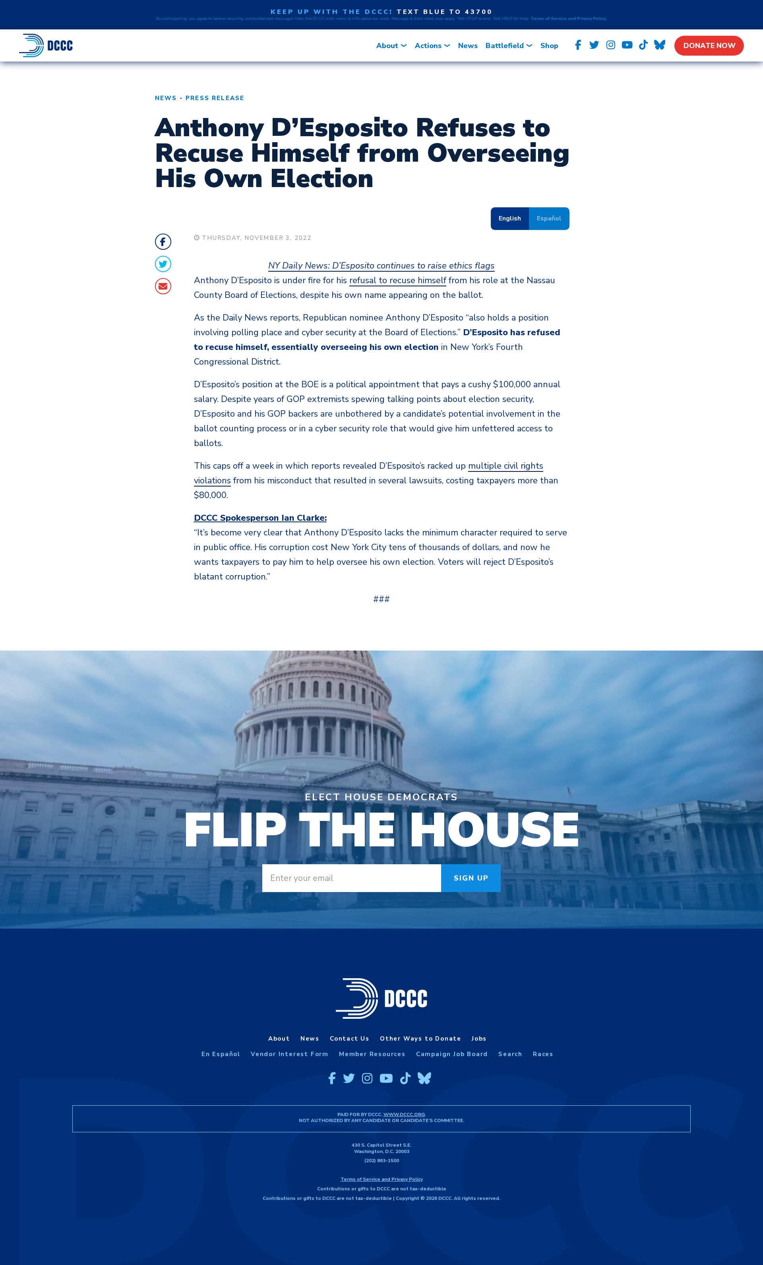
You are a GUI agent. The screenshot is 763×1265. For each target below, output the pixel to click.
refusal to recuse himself (397, 280)
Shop (549, 45)
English (510, 218)
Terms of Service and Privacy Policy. (569, 18)
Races (543, 1054)
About (387, 45)
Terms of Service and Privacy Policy (382, 1179)
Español (549, 218)
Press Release (215, 98)
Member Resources (372, 1054)
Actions (428, 45)
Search (510, 1054)
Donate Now (710, 45)
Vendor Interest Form (290, 1054)
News (468, 45)
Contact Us (350, 1039)
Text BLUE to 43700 (445, 12)
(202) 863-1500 (381, 1160)
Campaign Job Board (452, 1054)
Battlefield (505, 45)
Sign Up (471, 878)
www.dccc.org (404, 1114)
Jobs (479, 1039)
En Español (220, 1054)
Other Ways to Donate (420, 1039)
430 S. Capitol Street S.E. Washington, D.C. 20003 (381, 1148)
